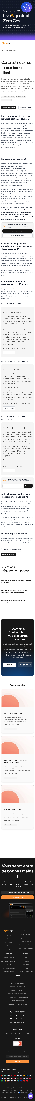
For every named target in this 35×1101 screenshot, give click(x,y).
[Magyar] (8, 1078)
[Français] (2, 1078)
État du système (26, 941)
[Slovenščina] (15, 1081)
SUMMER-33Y (8, 27)
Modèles (26, 968)
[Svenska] (18, 1081)
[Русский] (8, 1081)
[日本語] (15, 1078)
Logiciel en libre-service (17, 990)
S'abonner (28, 486)
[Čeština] (8, 1075)
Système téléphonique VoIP (17, 986)
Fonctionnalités (9, 942)
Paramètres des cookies (8, 1092)
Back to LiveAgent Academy (12, 549)
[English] (21, 1075)
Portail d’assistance (26, 934)
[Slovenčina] (12, 1081)
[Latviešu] (21, 1078)
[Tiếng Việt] (24, 1081)
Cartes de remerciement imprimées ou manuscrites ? (13, 602)
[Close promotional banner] (33, 2)
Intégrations (9, 946)
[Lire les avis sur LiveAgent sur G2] (17, 1043)
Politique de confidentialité (10, 1090)
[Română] (5, 1081)
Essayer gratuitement (8, 554)
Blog (26, 957)
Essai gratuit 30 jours (17, 235)
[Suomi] (30, 1075)
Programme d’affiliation (9, 968)
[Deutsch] (15, 1075)
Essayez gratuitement (9, 107)
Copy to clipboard (9, 352)
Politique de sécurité (24, 1088)
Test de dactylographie (26, 971)
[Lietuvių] (18, 1078)
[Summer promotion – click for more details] (17, 20)
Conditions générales (10, 1088)
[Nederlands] (24, 1078)
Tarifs (8, 939)
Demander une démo (17, 231)
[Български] (5, 1075)
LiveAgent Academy (10, 50)
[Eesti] (27, 1075)
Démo (9, 935)
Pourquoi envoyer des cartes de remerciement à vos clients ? (16, 581)
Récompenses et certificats (8, 961)
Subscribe (17, 1061)
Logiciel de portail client (17, 1000)
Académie (26, 964)
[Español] (24, 1075)
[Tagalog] (21, 1081)
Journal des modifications (26, 945)
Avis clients (9, 964)
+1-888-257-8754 (18, 1015)
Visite (8, 949)
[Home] (2, 50)
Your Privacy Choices (27, 1092)
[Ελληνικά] (18, 1075)
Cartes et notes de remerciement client (12, 53)
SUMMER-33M (14, 25)
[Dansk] (12, 1075)
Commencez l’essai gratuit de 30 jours (17, 892)
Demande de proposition (26, 948)
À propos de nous (9, 957)
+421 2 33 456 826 (19, 1012)
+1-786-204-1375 (18, 1019)
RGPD (21, 1090)
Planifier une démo (25, 107)
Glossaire (26, 961)
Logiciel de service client (17, 983)
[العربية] (2, 1075)
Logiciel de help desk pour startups (17, 1004)
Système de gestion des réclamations (17, 997)
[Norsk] (27, 1078)
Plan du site (29, 1090)
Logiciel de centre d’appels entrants (18, 993)
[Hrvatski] (5, 1078)
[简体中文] (27, 1081)
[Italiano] (12, 1078)
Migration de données (26, 938)
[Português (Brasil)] (2, 1081)
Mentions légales (9, 971)
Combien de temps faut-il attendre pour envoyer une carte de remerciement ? (14, 591)
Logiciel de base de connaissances (17, 979)
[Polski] (30, 1078)
